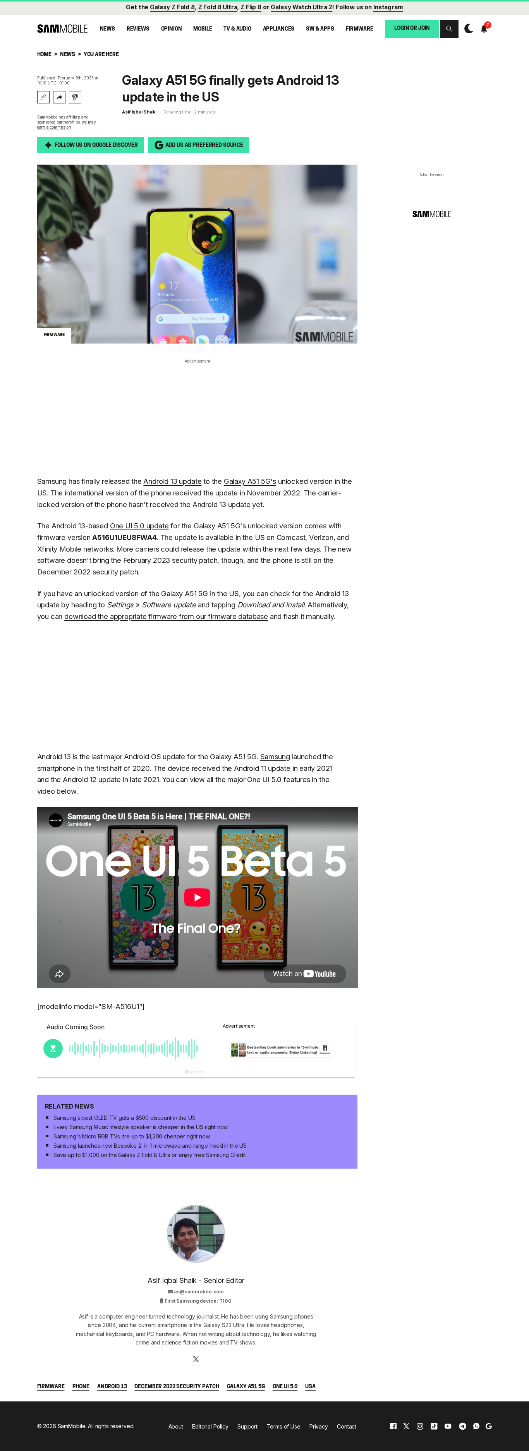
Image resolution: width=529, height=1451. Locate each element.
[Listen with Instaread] (75, 97)
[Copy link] (43, 97)
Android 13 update (172, 481)
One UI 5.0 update (139, 525)
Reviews (138, 29)
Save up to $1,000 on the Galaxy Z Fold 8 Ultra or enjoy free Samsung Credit (149, 1155)
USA (310, 1387)
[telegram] (463, 1426)
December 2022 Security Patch (176, 1387)
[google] (489, 1426)
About (175, 1426)
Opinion (171, 29)
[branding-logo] (62, 28)
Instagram (388, 7)
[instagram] (420, 1426)
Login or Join (412, 28)
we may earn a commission (66, 124)
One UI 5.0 (285, 1387)
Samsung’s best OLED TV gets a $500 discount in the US (124, 1117)
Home (44, 55)
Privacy (318, 1426)
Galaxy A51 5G (246, 1387)
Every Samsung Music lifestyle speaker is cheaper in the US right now (140, 1127)
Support (247, 1426)
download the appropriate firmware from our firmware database (166, 616)
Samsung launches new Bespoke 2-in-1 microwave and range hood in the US (150, 1145)
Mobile (202, 29)
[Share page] (59, 97)
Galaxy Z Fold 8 (172, 7)
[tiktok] (434, 1426)
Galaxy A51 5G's (250, 481)
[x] (406, 1426)
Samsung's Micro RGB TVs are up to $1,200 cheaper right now (131, 1136)
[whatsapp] (476, 1426)
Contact (346, 1426)
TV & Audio (237, 29)
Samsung (275, 756)
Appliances (279, 29)
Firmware (359, 29)
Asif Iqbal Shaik (139, 112)
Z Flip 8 (250, 7)
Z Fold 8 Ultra (217, 7)
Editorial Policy (210, 1426)
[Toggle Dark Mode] (467, 28)
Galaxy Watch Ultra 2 (301, 7)
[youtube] (448, 1426)
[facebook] (393, 1426)
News (107, 29)
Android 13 (112, 1387)
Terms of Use (283, 1426)
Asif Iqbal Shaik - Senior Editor (196, 1280)
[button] (449, 29)
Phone (80, 1387)
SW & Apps (320, 29)
